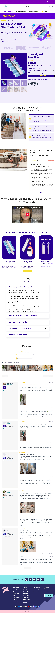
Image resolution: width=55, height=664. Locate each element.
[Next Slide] (52, 368)
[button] (54, 77)
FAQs (51, 16)
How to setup (46, 16)
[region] (27, 368)
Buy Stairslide (33, 16)
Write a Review (49, 376)
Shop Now (27, 271)
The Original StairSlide (10, 426)
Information (26, 16)
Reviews (40, 16)
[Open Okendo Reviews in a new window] (49, 372)
